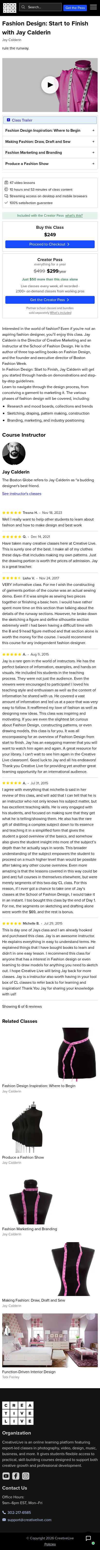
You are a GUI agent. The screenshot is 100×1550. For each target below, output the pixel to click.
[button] (88, 1538)
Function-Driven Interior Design (29, 1371)
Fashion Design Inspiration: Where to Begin (42, 130)
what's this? (74, 215)
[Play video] (50, 85)
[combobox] (40, 7)
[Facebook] (16, 1476)
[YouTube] (6, 1476)
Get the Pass (75, 7)
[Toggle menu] (93, 7)
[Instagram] (26, 1476)
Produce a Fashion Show (27, 163)
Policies (50, 1544)
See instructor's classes (21, 493)
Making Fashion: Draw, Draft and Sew (37, 141)
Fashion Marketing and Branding (33, 152)
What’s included (60, 312)
